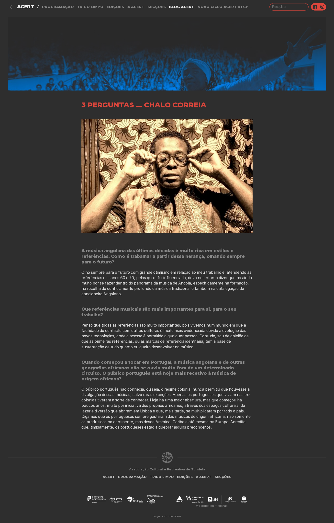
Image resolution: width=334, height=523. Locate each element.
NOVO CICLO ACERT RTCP (223, 7)
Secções (156, 7)
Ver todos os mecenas (212, 506)
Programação (58, 7)
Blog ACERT (181, 7)
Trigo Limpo (90, 7)
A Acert (135, 7)
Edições (115, 7)
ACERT (25, 6)
